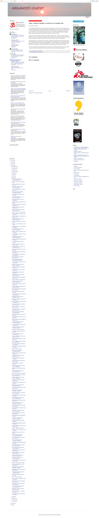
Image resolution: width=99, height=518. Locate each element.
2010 (12, 503)
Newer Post (31, 90)
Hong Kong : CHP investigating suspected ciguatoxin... (17, 192)
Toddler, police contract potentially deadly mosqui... (18, 275)
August (13, 173)
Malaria (35, 52)
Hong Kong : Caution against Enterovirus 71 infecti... (17, 390)
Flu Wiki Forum (77, 175)
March (13, 498)
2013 (12, 162)
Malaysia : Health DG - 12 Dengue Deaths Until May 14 (18, 378)
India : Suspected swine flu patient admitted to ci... (18, 380)
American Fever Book (78, 167)
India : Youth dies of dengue (17, 476)
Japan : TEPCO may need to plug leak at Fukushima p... (19, 289)
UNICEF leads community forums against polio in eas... (18, 385)
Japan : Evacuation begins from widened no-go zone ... (17, 455)
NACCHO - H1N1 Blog (78, 158)
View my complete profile (14, 29)
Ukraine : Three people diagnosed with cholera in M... (18, 210)
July (13, 174)
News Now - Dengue (78, 180)
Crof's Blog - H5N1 (14, 40)
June (13, 176)
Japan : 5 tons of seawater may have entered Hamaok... (18, 375)
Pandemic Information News (79, 159)
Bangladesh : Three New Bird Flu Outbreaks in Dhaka (18, 467)
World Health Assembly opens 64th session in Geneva (18, 445)
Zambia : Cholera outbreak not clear (17, 102)
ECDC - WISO (76, 172)
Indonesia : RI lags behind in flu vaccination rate (17, 334)
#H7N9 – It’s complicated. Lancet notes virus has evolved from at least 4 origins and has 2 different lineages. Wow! (17, 63)
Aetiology (76, 166)
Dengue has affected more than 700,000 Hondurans (17, 322)
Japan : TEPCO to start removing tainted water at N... (18, 448)
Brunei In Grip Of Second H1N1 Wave (18, 116)
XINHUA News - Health (78, 184)
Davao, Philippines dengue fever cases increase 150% (18, 398)
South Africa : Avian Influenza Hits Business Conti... (18, 356)
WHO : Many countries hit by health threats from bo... (18, 484)
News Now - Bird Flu (78, 178)
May (13, 177)
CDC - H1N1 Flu (77, 168)
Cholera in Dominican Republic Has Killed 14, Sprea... (18, 336)
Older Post (68, 90)
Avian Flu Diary (14, 34)
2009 (12, 504)
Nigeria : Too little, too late (16, 348)
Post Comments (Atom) (38, 92)
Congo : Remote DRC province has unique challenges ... (18, 366)
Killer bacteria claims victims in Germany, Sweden (17, 187)
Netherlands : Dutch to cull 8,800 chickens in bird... (18, 489)
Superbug (76, 161)
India (32, 52)
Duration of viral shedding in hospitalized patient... (17, 351)
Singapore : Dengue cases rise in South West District (18, 219)
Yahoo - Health (77, 185)
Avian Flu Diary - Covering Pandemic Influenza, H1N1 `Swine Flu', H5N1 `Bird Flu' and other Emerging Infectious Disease (81, 148)
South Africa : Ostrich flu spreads (18, 329)
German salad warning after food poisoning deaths (18, 312)
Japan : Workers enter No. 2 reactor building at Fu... (18, 413)
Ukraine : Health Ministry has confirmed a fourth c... (17, 180)
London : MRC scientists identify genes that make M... (18, 487)
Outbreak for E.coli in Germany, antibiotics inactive (17, 297)
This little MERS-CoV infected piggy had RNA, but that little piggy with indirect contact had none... (17, 56)
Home (50, 90)
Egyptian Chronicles (77, 151)
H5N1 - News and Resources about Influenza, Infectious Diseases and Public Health (81, 156)
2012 (12, 163)
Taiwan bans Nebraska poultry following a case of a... (17, 403)
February (13, 499)
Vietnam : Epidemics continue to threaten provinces (18, 371)
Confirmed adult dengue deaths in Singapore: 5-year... (18, 472)
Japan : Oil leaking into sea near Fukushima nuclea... (18, 197)
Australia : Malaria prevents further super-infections (18, 453)
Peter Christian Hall (15, 66)
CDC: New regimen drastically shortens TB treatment (17, 435)
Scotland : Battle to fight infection (18, 428)
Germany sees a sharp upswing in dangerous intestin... (18, 327)
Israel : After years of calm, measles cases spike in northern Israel (18, 123)
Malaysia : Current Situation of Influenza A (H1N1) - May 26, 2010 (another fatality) (18, 89)
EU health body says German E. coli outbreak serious (18, 247)
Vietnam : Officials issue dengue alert (18, 279)
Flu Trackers (76, 173)
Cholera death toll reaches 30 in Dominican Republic (18, 237)
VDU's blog (13, 53)
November (14, 168)
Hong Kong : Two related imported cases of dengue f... (18, 411)
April (13, 496)
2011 (12, 165)
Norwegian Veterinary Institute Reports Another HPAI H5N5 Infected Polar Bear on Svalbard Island (17, 36)
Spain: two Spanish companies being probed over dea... (18, 287)
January (13, 501)
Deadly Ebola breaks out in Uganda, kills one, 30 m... (18, 481)
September (14, 171)
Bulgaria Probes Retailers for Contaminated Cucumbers (17, 260)
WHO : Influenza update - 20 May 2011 (19, 373)
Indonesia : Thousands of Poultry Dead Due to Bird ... (18, 265)
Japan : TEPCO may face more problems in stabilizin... (17, 418)
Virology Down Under (78, 183)
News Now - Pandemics (78, 181)
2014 (12, 160)
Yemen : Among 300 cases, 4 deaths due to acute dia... (18, 393)
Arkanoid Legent (20, 22)
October (13, 169)
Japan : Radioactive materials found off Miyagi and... (18, 255)
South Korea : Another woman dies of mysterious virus (18, 310)
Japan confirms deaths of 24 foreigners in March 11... (17, 440)
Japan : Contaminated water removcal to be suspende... (19, 342)
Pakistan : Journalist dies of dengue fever (18, 75)
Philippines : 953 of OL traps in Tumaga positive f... (17, 458)
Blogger (59, 514)
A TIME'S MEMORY (14, 45)
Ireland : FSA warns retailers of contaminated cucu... (17, 282)
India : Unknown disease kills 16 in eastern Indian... (18, 438)
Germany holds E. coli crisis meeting (18, 212)
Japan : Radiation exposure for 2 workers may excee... (18, 229)
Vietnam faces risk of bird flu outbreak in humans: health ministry (18, 96)
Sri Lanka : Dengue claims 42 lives (18, 462)
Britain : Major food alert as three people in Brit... (18, 257)
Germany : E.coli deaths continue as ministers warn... (18, 304)
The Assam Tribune (34, 25)
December (14, 166)
